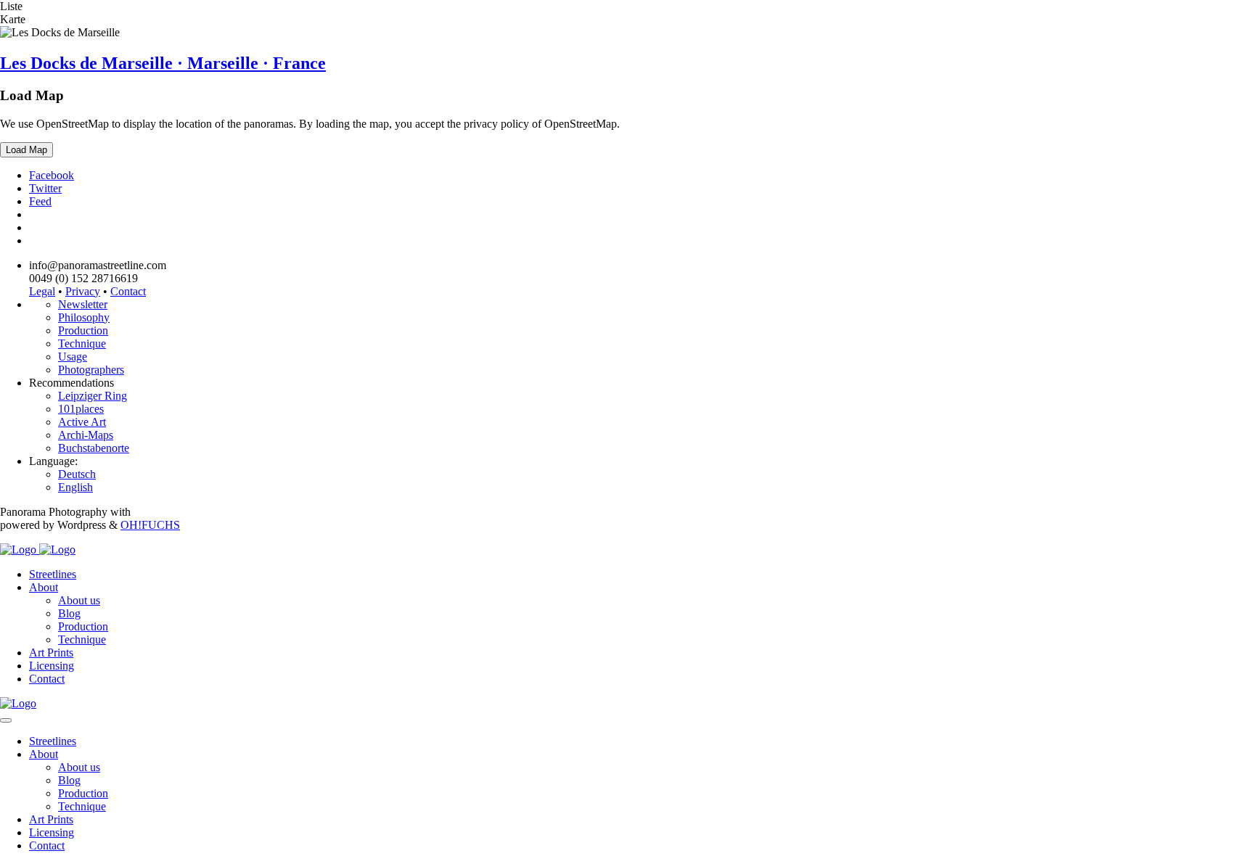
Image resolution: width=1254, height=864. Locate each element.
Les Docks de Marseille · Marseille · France (163, 63)
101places (81, 409)
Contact (128, 291)
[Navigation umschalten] (6, 720)
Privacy (82, 291)
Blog (69, 613)
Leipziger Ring (92, 396)
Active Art (82, 422)
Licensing (51, 665)
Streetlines (52, 574)
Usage (72, 356)
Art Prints (51, 652)
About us (79, 600)
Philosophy (84, 317)
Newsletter (82, 304)
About (43, 587)
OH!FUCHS (150, 525)
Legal (42, 291)
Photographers (91, 369)
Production (83, 330)
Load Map (26, 149)
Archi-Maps (85, 435)
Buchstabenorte (93, 448)
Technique (82, 343)
